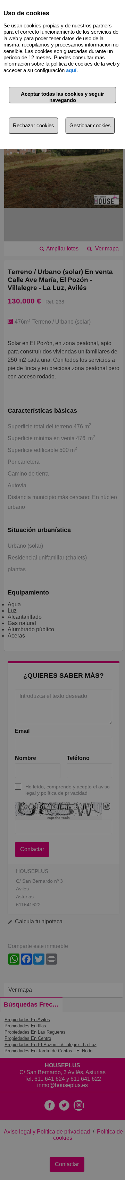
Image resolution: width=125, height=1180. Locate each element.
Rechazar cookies (33, 125)
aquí (71, 70)
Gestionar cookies (90, 125)
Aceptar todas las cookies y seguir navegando (62, 97)
